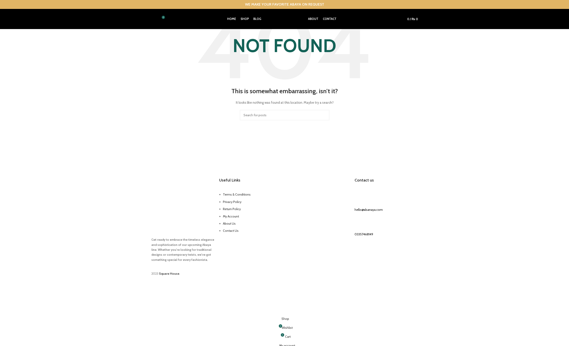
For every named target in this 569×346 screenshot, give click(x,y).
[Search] (153, 19)
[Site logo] (284, 19)
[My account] (396, 19)
